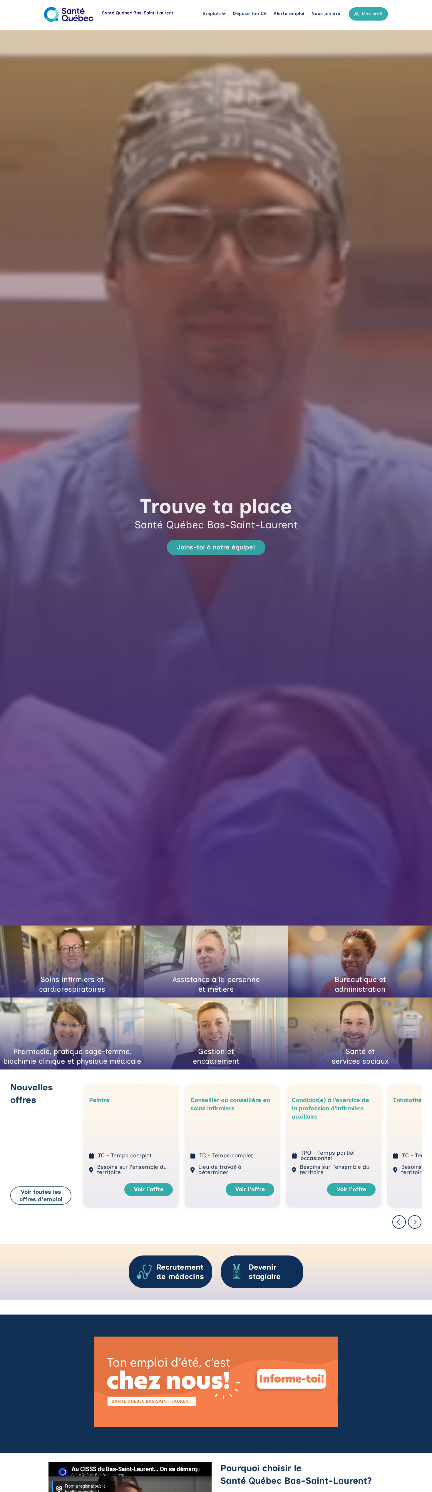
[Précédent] (399, 1222)
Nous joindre (326, 13)
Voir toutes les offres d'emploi (40, 1195)
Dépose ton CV (250, 13)
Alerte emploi (289, 13)
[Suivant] (415, 1222)
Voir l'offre (148, 1189)
